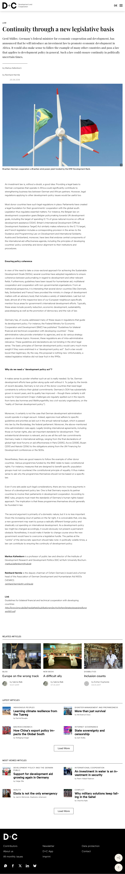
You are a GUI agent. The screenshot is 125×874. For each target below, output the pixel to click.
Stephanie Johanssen (38, 797)
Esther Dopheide (100, 682)
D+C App (48, 851)
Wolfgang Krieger (22, 738)
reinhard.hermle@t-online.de (19, 584)
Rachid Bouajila (21, 718)
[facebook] (13, 866)
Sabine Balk (16, 682)
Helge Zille (20, 781)
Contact (86, 851)
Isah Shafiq (81, 738)
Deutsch (115, 5)
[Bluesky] (35, 866)
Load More (64, 748)
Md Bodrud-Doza (83, 715)
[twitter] (20, 866)
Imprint (47, 856)
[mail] (5, 866)
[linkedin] (27, 866)
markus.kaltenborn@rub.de (18, 563)
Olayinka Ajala (82, 801)
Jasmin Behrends (22, 797)
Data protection (90, 846)
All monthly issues (13, 856)
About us (8, 851)
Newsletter (48, 846)
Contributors (10, 846)
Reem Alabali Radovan (85, 779)
